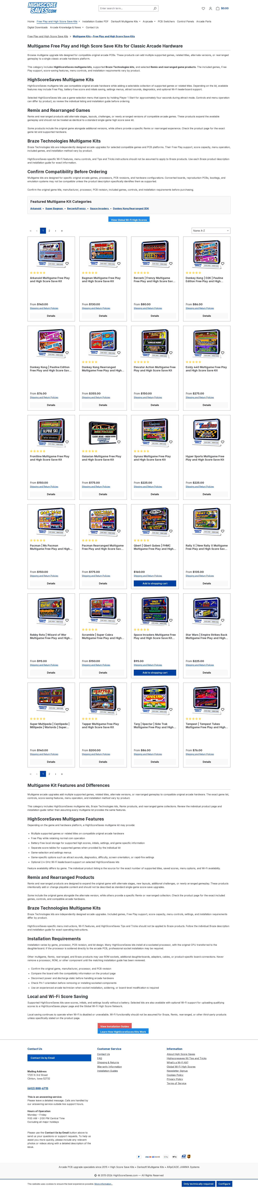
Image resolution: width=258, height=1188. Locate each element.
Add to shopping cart (155, 583)
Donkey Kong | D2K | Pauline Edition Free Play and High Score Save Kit (204, 279)
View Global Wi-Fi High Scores (129, 219)
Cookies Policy (175, 1074)
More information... (104, 1184)
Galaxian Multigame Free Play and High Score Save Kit (101, 458)
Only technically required (198, 1183)
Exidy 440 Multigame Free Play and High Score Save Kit (206, 369)
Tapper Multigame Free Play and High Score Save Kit (100, 725)
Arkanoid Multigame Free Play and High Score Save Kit (50, 279)
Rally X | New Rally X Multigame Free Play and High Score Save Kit (207, 547)
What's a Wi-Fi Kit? (177, 1062)
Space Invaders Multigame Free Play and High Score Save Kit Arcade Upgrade (155, 636)
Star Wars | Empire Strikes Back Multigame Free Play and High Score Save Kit (206, 636)
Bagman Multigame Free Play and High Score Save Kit (101, 279)
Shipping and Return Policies (44, 308)
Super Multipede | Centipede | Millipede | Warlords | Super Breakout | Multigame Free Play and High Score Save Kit (50, 725)
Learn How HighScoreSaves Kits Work (123, 1031)
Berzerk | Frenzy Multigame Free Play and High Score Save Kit (154, 279)
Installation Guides (107, 1070)
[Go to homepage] (42, 8)
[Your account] (210, 8)
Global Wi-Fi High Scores (181, 1066)
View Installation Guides (114, 1026)
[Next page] (56, 231)
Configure (224, 1183)
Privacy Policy (175, 1079)
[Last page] (62, 231)
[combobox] (125, 8)
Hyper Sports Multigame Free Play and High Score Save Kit (205, 458)
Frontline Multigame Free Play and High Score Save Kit (49, 458)
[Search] (154, 8)
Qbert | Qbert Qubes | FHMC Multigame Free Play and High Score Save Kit (153, 547)
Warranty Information (109, 1066)
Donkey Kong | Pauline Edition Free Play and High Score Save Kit (50, 369)
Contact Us (103, 1054)
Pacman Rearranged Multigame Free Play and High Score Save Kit (103, 547)
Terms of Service (176, 1083)
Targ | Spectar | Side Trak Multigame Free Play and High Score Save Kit (153, 725)
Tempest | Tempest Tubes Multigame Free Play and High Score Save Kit (205, 725)
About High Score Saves (181, 1054)
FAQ (99, 1058)
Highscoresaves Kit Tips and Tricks (186, 1058)
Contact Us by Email (42, 1057)
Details (51, 315)
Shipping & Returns (108, 1062)
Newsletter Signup (177, 1070)
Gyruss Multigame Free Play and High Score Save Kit (152, 458)
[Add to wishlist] (67, 264)
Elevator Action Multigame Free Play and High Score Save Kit (155, 369)
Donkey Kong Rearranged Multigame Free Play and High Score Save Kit (102, 369)
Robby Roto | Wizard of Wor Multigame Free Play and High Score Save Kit (50, 636)
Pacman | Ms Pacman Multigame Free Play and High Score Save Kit (50, 547)
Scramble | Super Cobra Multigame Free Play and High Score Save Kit (102, 636)
